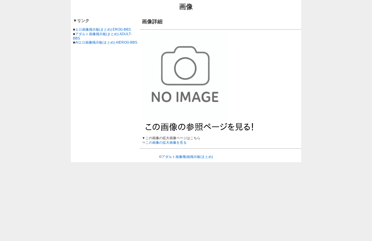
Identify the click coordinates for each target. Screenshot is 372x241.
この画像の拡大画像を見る (166, 142)
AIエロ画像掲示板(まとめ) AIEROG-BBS (106, 42)
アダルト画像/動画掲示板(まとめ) (187, 157)
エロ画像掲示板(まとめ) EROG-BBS (103, 29)
